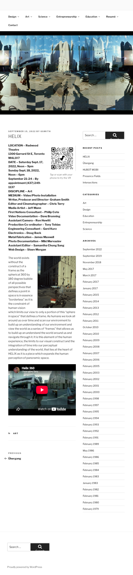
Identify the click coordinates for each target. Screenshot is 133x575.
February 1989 (91, 443)
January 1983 (90, 482)
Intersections (90, 182)
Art (27, 16)
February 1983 (91, 476)
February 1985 (91, 463)
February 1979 (91, 508)
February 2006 (91, 359)
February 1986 (91, 456)
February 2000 (91, 392)
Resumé (111, 16)
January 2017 (90, 288)
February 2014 (91, 301)
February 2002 (91, 379)
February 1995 (91, 411)
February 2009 (91, 340)
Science (42, 16)
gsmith (46, 131)
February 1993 (91, 424)
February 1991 (91, 437)
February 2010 (91, 333)
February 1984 (91, 469)
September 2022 (92, 249)
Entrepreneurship (66, 16)
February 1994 (91, 418)
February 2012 (91, 314)
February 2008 (91, 346)
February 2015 (91, 294)
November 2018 (92, 262)
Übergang (88, 163)
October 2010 (91, 327)
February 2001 (91, 385)
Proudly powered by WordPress (24, 566)
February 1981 (91, 495)
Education (91, 16)
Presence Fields (91, 176)
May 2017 (88, 268)
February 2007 (91, 353)
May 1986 (88, 450)
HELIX (86, 156)
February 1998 (91, 398)
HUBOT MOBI (90, 169)
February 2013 (91, 307)
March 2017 (89, 275)
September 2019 (92, 255)
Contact (13, 25)
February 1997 (91, 405)
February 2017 (91, 281)
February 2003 (91, 372)
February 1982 (91, 489)
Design (12, 16)
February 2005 (91, 366)
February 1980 (91, 502)
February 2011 (91, 320)
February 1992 (91, 430)
